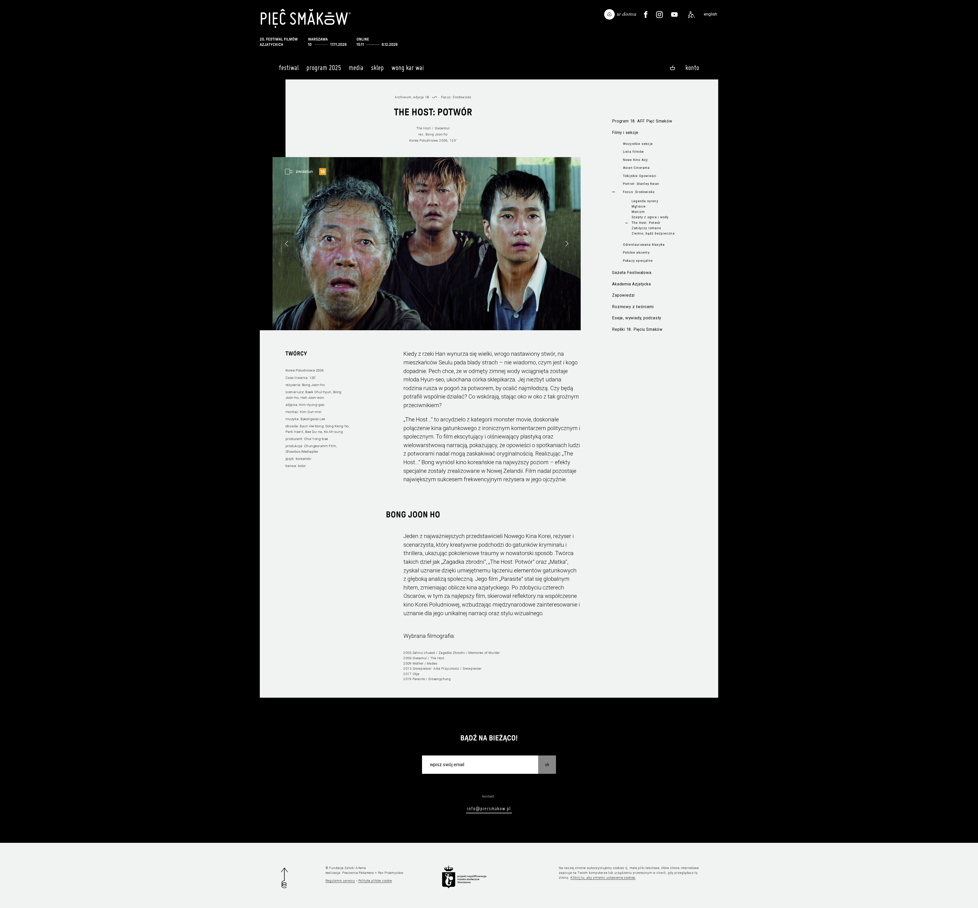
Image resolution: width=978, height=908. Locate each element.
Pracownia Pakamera (358, 873)
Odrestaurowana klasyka (644, 244)
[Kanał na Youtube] (674, 14)
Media (356, 67)
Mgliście (639, 206)
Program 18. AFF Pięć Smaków (642, 121)
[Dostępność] (691, 14)
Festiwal (289, 67)
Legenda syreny (645, 201)
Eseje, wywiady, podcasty (636, 317)
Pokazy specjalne (638, 261)
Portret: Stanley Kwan (641, 184)
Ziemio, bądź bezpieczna (653, 233)
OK (547, 764)
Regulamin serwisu (340, 881)
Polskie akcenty (636, 252)
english (710, 14)
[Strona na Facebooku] (645, 14)
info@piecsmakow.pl (489, 808)
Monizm (638, 212)
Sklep (377, 67)
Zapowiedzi (623, 295)
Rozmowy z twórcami (633, 306)
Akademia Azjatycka (631, 284)
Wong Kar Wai (407, 67)
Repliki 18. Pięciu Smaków (637, 329)
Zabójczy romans (646, 228)
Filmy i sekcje (625, 132)
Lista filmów (633, 152)
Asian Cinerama (636, 168)
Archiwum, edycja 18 (412, 97)
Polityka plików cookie (375, 881)
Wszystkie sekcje (638, 144)
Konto (692, 67)
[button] (566, 243)
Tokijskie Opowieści (640, 176)
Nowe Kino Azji (635, 160)
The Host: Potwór (646, 223)
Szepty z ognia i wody (650, 217)
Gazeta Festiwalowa (631, 272)
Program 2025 (323, 67)
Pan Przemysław (390, 873)
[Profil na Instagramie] (659, 14)
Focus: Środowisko (639, 192)
